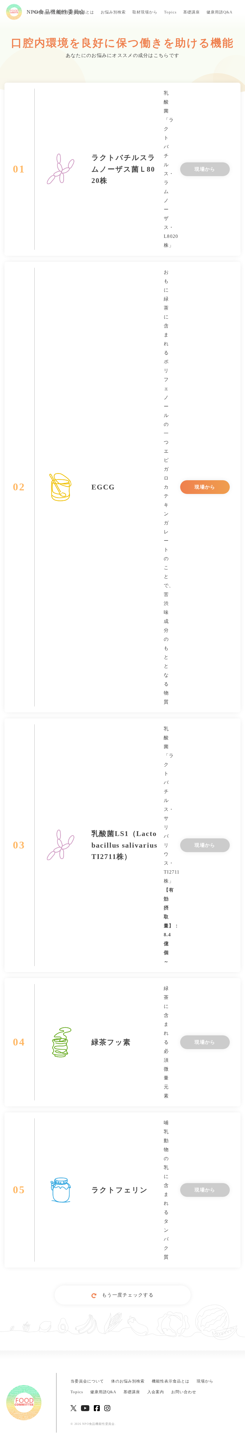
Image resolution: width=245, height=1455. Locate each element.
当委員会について (87, 1381)
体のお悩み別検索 (128, 1381)
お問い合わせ (183, 1392)
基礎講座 (191, 12)
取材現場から (144, 12)
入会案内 (155, 1392)
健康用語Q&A (219, 12)
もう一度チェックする (128, 1294)
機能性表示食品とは (170, 1381)
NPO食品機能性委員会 (56, 12)
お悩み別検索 (113, 12)
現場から (205, 169)
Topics (170, 12)
